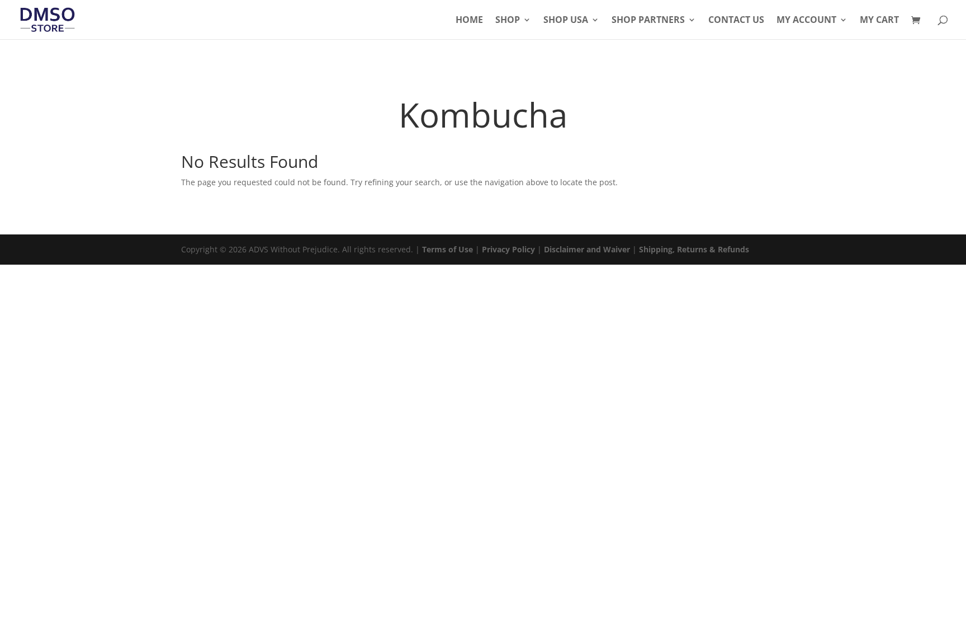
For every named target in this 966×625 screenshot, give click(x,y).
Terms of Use (447, 249)
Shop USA (565, 21)
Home (469, 21)
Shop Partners (648, 21)
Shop (507, 21)
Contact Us (736, 21)
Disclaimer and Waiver (587, 249)
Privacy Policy (508, 249)
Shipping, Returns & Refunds (694, 249)
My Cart (879, 21)
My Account (806, 21)
